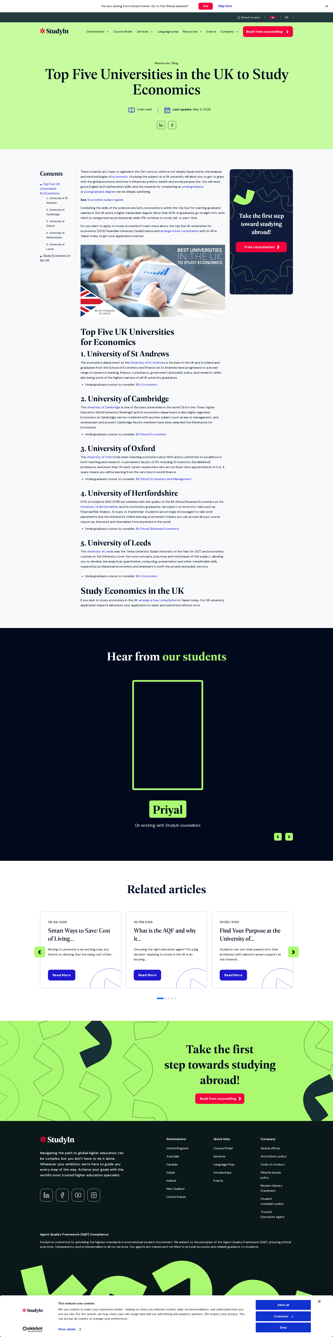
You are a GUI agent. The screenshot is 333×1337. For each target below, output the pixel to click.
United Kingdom (177, 1148)
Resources (190, 31)
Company (227, 31)
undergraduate (193, 187)
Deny (283, 1327)
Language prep (168, 31)
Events (211, 31)
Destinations (95, 31)
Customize (281, 1316)
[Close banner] (319, 1301)
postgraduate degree (99, 192)
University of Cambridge (103, 407)
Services (143, 31)
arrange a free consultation (179, 231)
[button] (289, 837)
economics (120, 177)
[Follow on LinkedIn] (46, 1195)
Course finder (123, 31)
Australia (172, 1156)
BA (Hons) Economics (151, 434)
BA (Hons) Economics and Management (164, 479)
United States (176, 1197)
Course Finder (223, 1148)
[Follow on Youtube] (78, 1195)
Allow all (283, 1305)
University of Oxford (101, 457)
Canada (171, 1164)
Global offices (270, 1148)
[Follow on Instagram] (93, 1195)
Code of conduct (273, 1164)
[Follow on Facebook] (62, 1195)
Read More (62, 975)
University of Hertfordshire (99, 507)
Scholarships (222, 1173)
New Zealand (175, 1189)
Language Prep (224, 1164)
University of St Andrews (147, 363)
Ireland (171, 1181)
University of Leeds (100, 551)
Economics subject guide (105, 200)
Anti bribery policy (274, 1156)
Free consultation (260, 247)
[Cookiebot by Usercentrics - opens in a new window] (33, 1329)
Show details (67, 1329)
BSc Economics (146, 385)
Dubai (170, 1173)
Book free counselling (264, 31)
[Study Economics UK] (153, 316)
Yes (205, 6)
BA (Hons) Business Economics (157, 529)
